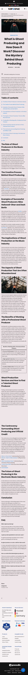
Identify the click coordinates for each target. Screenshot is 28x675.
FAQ (4, 140)
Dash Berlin (4, 227)
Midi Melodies (5, 638)
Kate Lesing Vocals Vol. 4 (19, 636)
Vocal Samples (4, 467)
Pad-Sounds (17, 650)
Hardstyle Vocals (5, 654)
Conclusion (5, 137)
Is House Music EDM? (6, 464)
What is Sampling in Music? (7, 461)
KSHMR (19, 211)
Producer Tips (12, 13)
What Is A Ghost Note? (6, 456)
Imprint (19, 672)
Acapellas (17, 638)
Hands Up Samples (6, 640)
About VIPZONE (7, 670)
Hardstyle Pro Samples (6, 652)
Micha (11, 67)
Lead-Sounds (17, 654)
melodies (6, 188)
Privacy (9, 672)
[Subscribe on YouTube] (14, 1)
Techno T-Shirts (5, 642)
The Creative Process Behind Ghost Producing (13, 104)
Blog (13, 670)
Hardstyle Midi (5, 656)
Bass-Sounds (17, 652)
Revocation (14, 672)
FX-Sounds (17, 649)
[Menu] (3, 9)
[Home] (14, 9)
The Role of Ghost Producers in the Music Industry (14, 101)
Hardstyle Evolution (6, 650)
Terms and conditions (19, 670)
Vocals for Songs (18, 642)
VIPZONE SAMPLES (4, 13)
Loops (3, 636)
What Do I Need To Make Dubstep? (9, 457)
